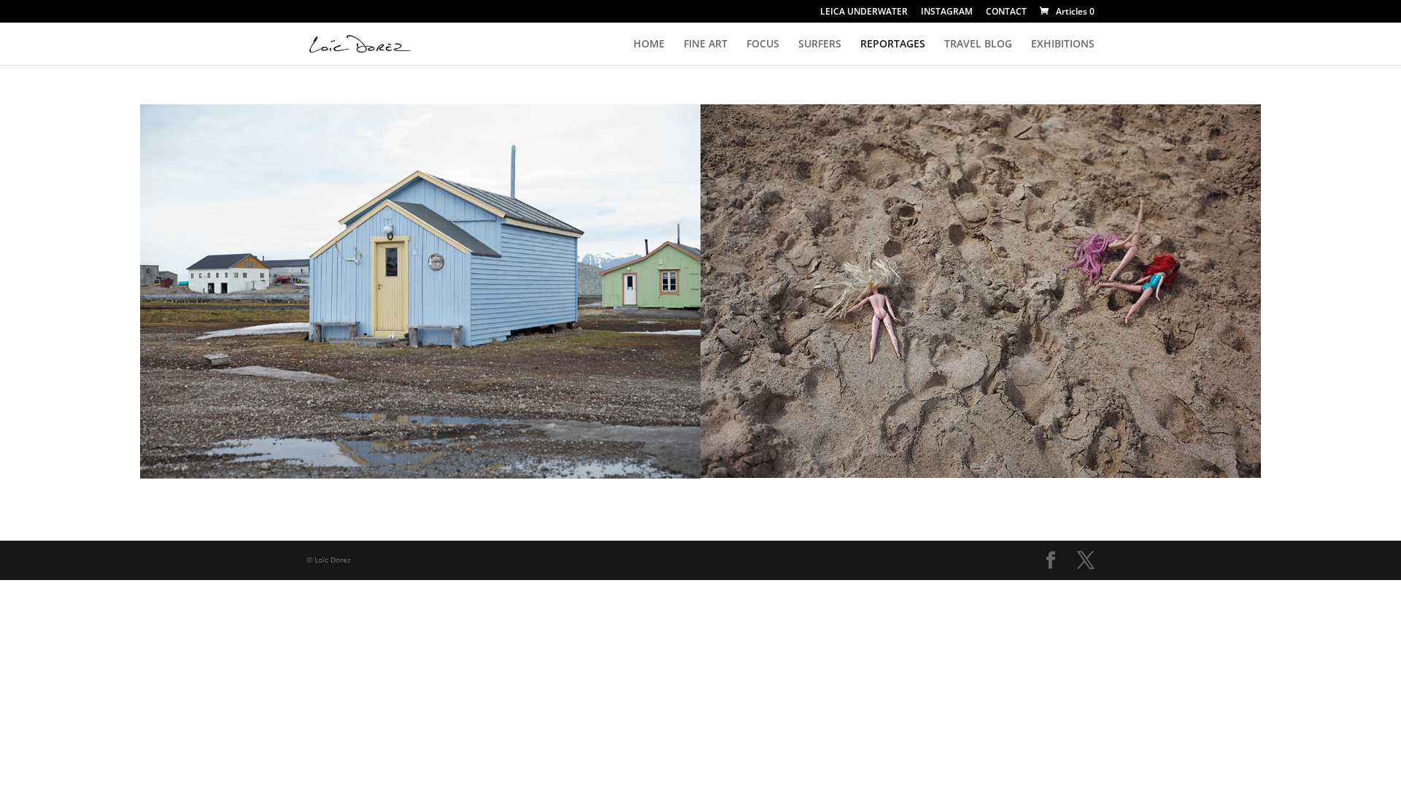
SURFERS (819, 44)
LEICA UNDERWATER (864, 12)
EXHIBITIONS (1063, 44)
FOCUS (762, 44)
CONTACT (1006, 12)
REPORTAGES (892, 44)
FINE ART (705, 44)
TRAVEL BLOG (978, 44)
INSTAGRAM (947, 12)
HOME (649, 44)
